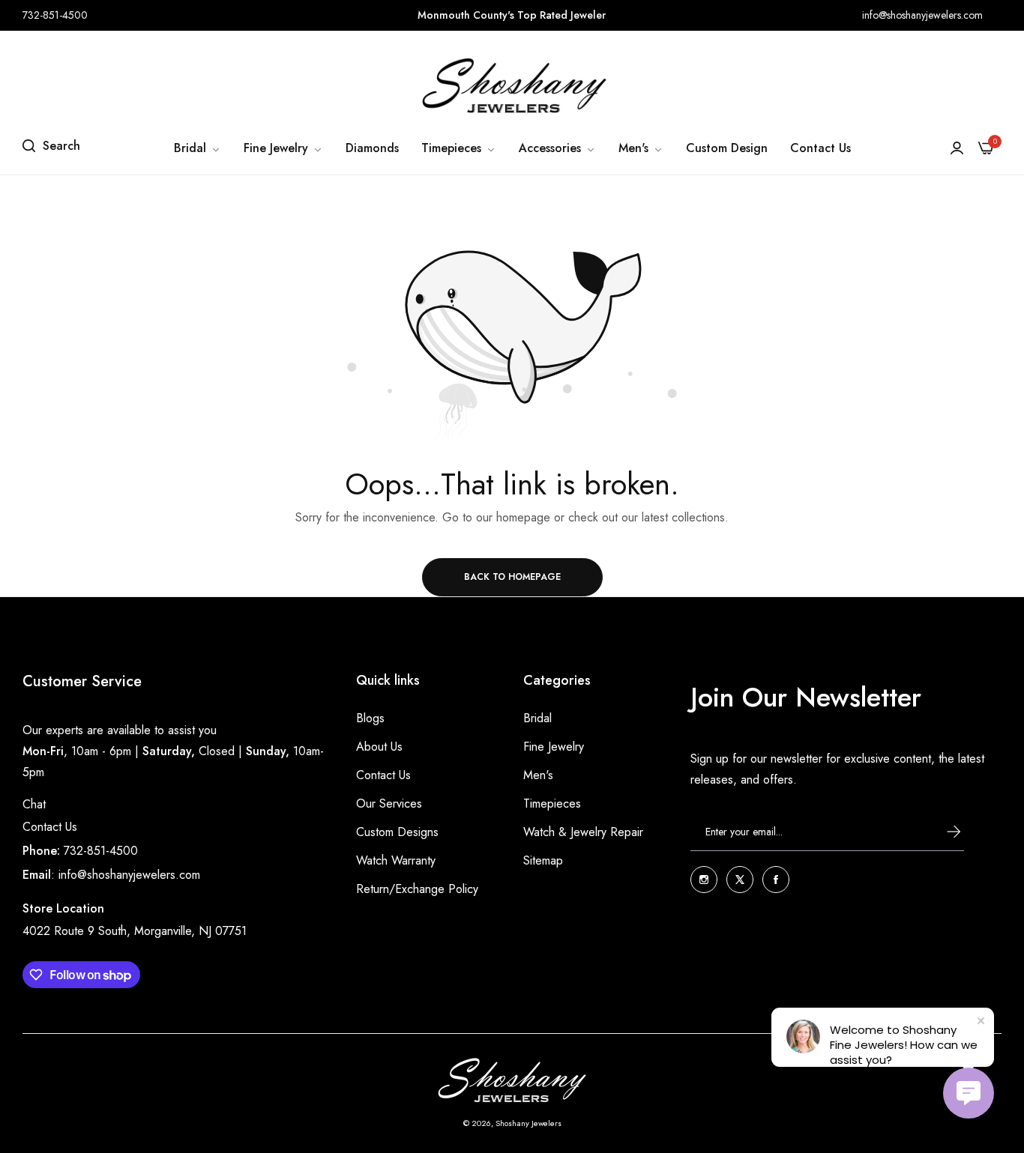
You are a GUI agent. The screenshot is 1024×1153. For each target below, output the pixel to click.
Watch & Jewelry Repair (583, 832)
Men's (538, 775)
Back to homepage (512, 577)
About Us (379, 746)
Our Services (389, 803)
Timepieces (552, 803)
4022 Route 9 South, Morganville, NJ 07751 (134, 930)
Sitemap (543, 860)
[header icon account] (957, 148)
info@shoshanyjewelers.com (129, 874)
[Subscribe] (939, 831)
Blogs (370, 718)
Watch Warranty (396, 860)
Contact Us (49, 826)
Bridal (537, 718)
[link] (197, 148)
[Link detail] (703, 879)
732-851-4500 (101, 850)
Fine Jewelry (553, 746)
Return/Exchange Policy (417, 889)
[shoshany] (512, 85)
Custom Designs (397, 832)
